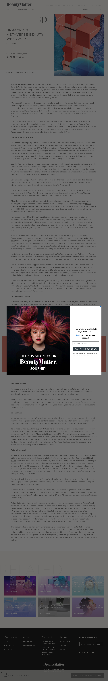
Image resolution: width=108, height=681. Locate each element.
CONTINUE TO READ (86, 349)
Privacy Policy (89, 355)
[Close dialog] (100, 306)
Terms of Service (81, 355)
